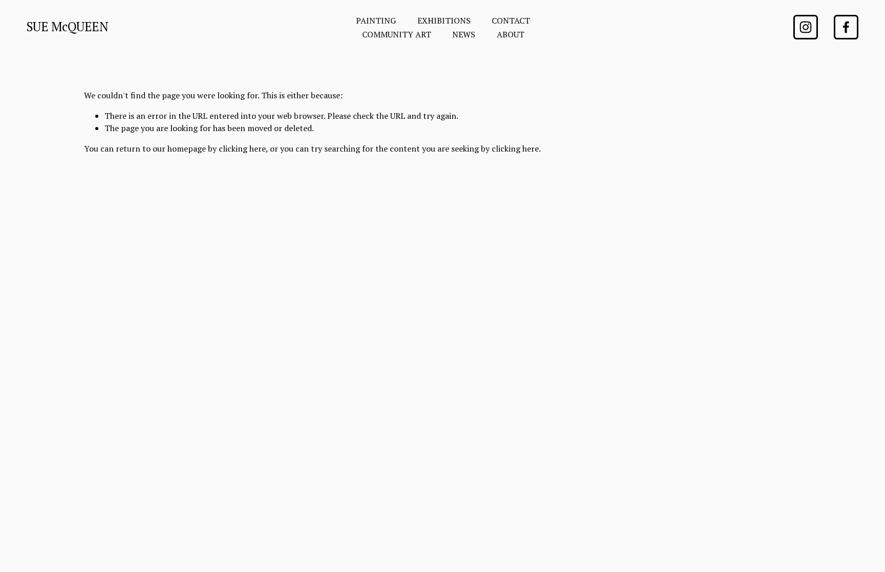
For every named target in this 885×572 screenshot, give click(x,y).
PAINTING (376, 20)
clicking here (242, 148)
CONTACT (511, 20)
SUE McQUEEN (68, 26)
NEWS (463, 34)
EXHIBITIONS (444, 20)
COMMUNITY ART (396, 34)
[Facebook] (846, 27)
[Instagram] (805, 27)
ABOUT (510, 34)
